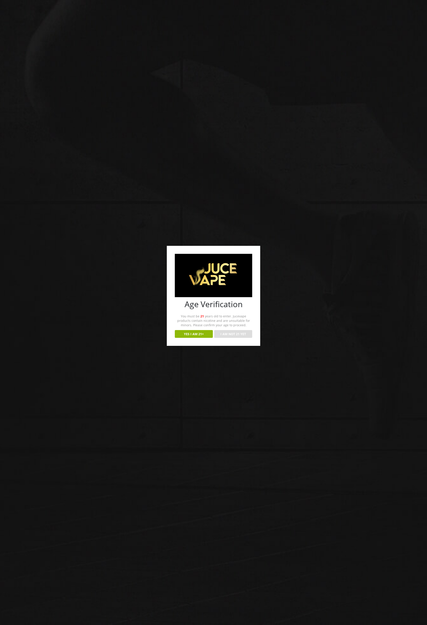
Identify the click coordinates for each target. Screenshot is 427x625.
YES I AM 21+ (194, 334)
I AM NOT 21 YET (233, 334)
